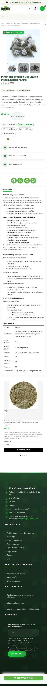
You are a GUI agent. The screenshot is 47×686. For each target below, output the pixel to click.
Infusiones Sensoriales (15, 603)
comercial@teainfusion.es (28, 518)
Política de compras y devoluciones (20, 533)
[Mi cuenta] (35, 8)
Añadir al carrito (24, 450)
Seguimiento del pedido (16, 573)
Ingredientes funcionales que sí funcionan (23, 609)
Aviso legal (11, 536)
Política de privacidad (15, 540)
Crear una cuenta (13, 581)
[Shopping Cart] (43, 8)
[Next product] (45, 24)
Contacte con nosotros (15, 548)
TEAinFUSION (8, 424)
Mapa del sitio (12, 551)
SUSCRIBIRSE (17, 654)
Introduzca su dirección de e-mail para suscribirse (22, 626)
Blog (8, 559)
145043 (6, 425)
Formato (7, 441)
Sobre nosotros (13, 544)
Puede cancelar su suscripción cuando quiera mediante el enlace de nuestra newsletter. (23, 649)
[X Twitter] (20, 180)
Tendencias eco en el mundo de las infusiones (20, 596)
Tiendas (10, 555)
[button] (9, 45)
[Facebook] (14, 180)
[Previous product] (44, 24)
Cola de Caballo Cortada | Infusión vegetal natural (21, 422)
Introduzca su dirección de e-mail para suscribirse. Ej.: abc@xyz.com (20, 639)
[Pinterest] (27, 180)
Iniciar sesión (12, 577)
